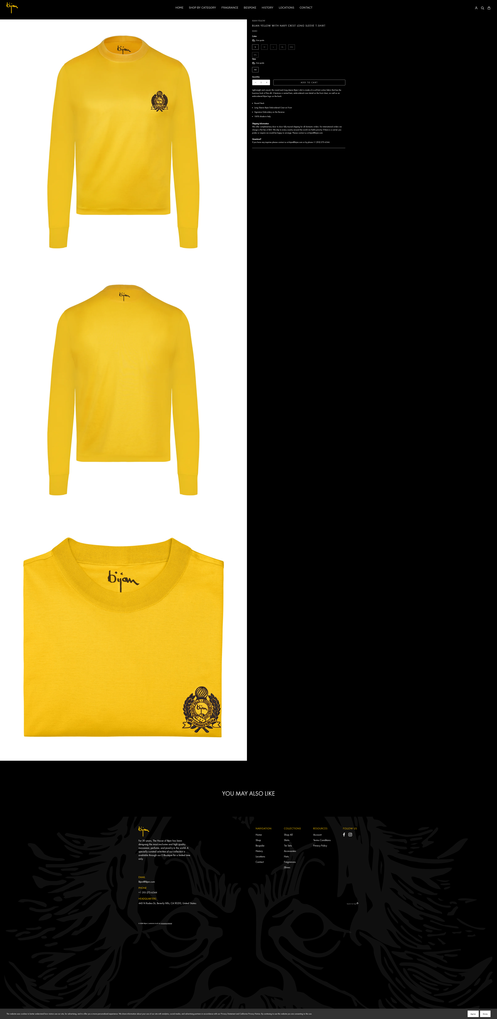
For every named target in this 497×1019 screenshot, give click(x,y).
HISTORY (267, 7)
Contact (260, 862)
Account (317, 834)
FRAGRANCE (229, 7)
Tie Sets (288, 845)
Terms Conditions (322, 840)
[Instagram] (350, 834)
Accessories (290, 851)
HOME (179, 7)
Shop (258, 840)
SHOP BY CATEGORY (202, 7)
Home (259, 834)
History (259, 851)
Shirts (286, 840)
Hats (286, 856)
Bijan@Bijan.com (146, 881)
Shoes (287, 867)
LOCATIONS (286, 7)
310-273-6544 (149, 892)
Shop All (288, 834)
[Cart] (489, 7)
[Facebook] (344, 834)
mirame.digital (166, 923)
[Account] (476, 7)
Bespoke (260, 845)
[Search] (482, 7)
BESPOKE (250, 7)
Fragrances (290, 862)
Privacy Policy (320, 845)
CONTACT (306, 7)
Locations (260, 856)
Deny (485, 1014)
